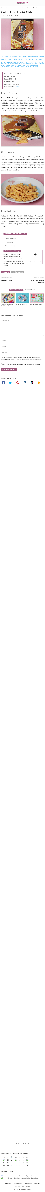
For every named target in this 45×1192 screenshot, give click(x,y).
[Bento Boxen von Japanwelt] (22, 1176)
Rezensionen (10, 8)
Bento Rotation (22, 1143)
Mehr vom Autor (30, 289)
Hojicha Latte (6, 280)
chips (12, 272)
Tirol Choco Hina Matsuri (37, 281)
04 (15, 1157)
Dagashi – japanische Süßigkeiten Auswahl (7, 305)
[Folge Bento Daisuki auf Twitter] (12, 383)
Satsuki (5, 16)
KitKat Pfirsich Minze (36, 304)
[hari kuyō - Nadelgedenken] (4, 1160)
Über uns (8, 1184)
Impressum (28, 1184)
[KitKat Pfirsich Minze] (37, 298)
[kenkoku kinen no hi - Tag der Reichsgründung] (16, 1160)
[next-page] (24, 309)
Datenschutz (18, 1184)
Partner (17, 1186)
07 (27, 1157)
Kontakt (37, 1184)
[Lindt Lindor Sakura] (22, 298)
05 (19, 1157)
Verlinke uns (26, 1186)
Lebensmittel (20, 8)
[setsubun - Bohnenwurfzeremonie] (12, 1157)
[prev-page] (21, 309)
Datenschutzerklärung (19, 364)
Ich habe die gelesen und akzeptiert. (22, 364)
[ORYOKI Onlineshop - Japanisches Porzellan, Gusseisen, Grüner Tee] (22, 1178)
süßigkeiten (19, 272)
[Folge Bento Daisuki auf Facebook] (4, 382)
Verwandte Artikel (16, 289)
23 (8, 1165)
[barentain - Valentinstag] (27, 1160)
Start (2, 8)
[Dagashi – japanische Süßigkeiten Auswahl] (8, 298)
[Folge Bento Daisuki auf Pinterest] (19, 382)
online (18, 87)
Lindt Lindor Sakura (21, 304)
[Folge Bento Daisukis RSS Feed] (40, 382)
